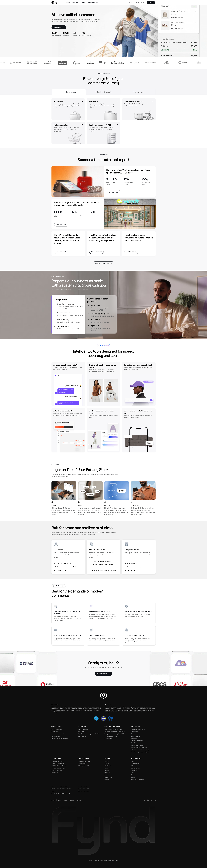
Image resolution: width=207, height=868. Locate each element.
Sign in (151, 2)
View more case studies (102, 263)
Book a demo (140, 2)
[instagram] (148, 800)
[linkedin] (144, 800)
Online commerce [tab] (70, 92)
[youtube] (155, 800)
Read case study (113, 192)
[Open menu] (131, 2)
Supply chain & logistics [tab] (104, 92)
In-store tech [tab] (139, 92)
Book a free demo (102, 673)
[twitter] (151, 800)
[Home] (55, 2)
